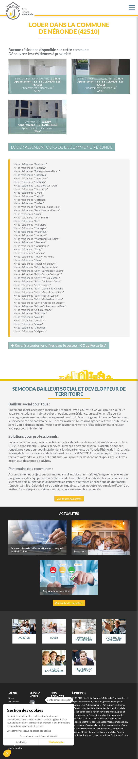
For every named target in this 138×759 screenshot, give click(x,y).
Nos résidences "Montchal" (31, 235)
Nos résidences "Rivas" (28, 260)
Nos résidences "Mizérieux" (31, 231)
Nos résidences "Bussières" (31, 174)
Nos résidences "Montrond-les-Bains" (37, 238)
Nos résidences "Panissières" (32, 245)
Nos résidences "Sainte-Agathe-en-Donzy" (40, 302)
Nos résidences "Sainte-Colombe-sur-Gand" (40, 306)
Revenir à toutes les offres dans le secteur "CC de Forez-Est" (60, 345)
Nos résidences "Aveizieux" (31, 164)
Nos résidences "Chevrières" (31, 189)
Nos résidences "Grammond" (32, 217)
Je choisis (21, 742)
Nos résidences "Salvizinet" (31, 313)
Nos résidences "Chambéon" (31, 178)
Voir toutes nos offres (69, 498)
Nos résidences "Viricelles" (31, 327)
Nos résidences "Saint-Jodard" (33, 284)
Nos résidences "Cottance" (30, 199)
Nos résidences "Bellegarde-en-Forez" (37, 171)
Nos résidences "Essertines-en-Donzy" (37, 210)
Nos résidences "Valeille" (29, 316)
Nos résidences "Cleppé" (29, 196)
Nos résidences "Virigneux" (31, 331)
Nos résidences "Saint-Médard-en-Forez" (39, 299)
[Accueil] (12, 11)
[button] (7, 753)
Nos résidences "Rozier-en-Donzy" (35, 263)
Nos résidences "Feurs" (28, 213)
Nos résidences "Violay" (29, 323)
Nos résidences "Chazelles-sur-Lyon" (36, 185)
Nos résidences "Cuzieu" (29, 203)
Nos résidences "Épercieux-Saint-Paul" (37, 206)
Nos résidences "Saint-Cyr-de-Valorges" (38, 274)
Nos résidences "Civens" (29, 192)
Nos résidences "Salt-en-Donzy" (34, 309)
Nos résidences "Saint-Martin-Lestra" (37, 295)
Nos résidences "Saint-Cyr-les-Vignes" (37, 277)
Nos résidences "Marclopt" (31, 224)
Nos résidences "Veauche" (30, 320)
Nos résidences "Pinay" (28, 249)
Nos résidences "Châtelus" (30, 181)
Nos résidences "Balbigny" (30, 167)
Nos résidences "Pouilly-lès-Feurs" (35, 256)
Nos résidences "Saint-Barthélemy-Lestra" (39, 270)
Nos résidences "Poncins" (30, 252)
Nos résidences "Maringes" (31, 228)
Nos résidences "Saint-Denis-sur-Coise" (38, 281)
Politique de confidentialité (15, 746)
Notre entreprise (13, 700)
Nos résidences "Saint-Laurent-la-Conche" (39, 288)
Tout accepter (56, 742)
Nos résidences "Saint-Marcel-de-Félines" (39, 292)
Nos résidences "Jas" (27, 221)
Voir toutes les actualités (69, 602)
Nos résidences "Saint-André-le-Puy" (36, 267)
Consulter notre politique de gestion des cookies (29, 731)
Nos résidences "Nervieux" (30, 242)
